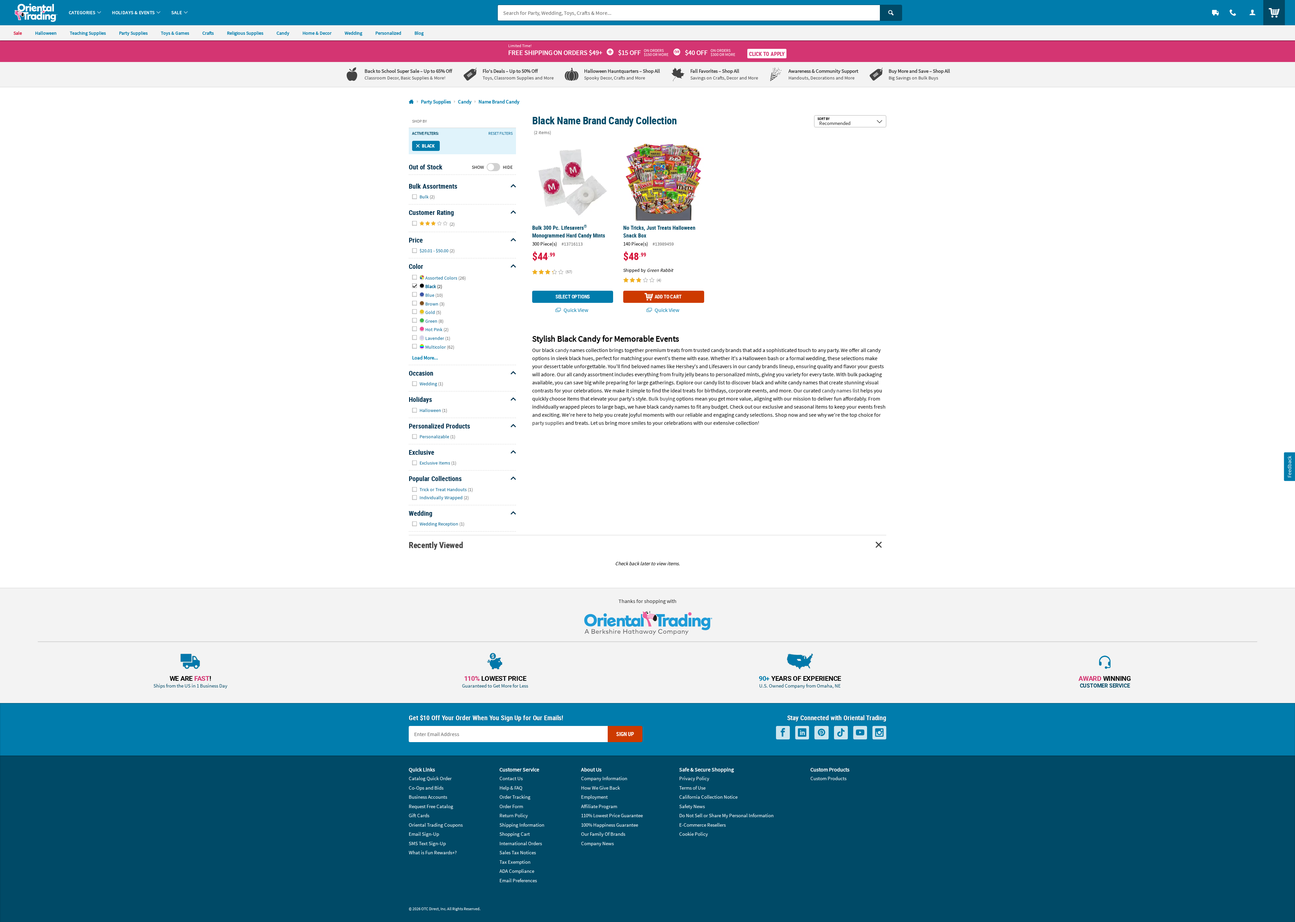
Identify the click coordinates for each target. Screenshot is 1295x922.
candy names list (840, 390)
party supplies (548, 422)
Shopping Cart (514, 834)
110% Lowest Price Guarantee (612, 815)
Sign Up (625, 734)
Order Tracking (514, 797)
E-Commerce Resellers (702, 825)
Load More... (425, 357)
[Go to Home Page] (411, 102)
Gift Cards (419, 815)
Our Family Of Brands (603, 834)
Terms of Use (692, 788)
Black (428, 145)
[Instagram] (879, 733)
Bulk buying (662, 398)
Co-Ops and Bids (426, 788)
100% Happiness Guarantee (609, 825)
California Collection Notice (708, 797)
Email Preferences (518, 880)
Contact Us (511, 778)
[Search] (891, 13)
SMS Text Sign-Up (427, 843)
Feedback (1289, 466)
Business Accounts (428, 797)
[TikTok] (841, 733)
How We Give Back (600, 788)
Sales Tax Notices (517, 852)
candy (562, 350)
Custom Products (828, 778)
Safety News (692, 806)
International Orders (520, 843)
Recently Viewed (436, 544)
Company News (597, 843)
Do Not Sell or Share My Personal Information (726, 815)
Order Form (511, 806)
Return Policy (513, 815)
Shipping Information (521, 825)
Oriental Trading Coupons (436, 825)
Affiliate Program (599, 806)
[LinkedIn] (802, 733)
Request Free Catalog (431, 806)
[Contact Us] (1233, 12)
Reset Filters (500, 133)
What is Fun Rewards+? (433, 852)
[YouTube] (860, 733)
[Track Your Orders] (1215, 12)
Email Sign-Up (424, 834)
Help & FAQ (510, 788)
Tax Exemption (514, 862)
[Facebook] (783, 733)
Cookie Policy (693, 834)
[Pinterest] (821, 733)
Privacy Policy (694, 778)
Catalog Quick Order (430, 778)
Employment (594, 797)
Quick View (575, 310)
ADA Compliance (516, 871)
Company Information (604, 778)
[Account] (1252, 12)
